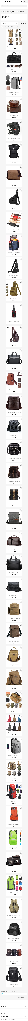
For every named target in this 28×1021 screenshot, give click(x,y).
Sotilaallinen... (14, 778)
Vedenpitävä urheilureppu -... (14, 824)
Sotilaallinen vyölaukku (14, 710)
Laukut (5, 17)
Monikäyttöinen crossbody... (14, 938)
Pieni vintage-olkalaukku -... (14, 549)
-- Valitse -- (9, 23)
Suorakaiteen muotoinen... (14, 184)
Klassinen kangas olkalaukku (14, 618)
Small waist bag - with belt (14, 229)
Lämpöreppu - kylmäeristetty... (14, 252)
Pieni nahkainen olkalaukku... (14, 504)
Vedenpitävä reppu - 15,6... (14, 755)
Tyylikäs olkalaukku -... (14, 595)
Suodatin (23, 23)
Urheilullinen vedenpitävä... (14, 892)
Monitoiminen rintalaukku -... (14, 207)
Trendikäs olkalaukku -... (14, 870)
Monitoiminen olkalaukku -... (14, 298)
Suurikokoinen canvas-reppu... (14, 915)
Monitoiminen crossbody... (14, 321)
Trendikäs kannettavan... (14, 92)
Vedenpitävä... (14, 801)
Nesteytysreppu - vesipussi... (14, 46)
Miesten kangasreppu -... (14, 732)
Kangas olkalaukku (14, 687)
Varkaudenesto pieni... (14, 275)
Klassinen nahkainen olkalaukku (14, 412)
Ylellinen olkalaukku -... (14, 115)
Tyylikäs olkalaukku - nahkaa (14, 572)
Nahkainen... (14, 69)
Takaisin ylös (22, 997)
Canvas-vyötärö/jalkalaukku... (14, 161)
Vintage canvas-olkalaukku (14, 641)
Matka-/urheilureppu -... (14, 847)
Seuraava (24, 994)
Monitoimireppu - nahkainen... (14, 344)
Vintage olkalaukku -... (14, 435)
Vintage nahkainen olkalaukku (14, 458)
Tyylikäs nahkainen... (14, 367)
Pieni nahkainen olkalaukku (14, 481)
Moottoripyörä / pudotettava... (14, 138)
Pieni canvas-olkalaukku (14, 664)
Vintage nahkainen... (14, 389)
